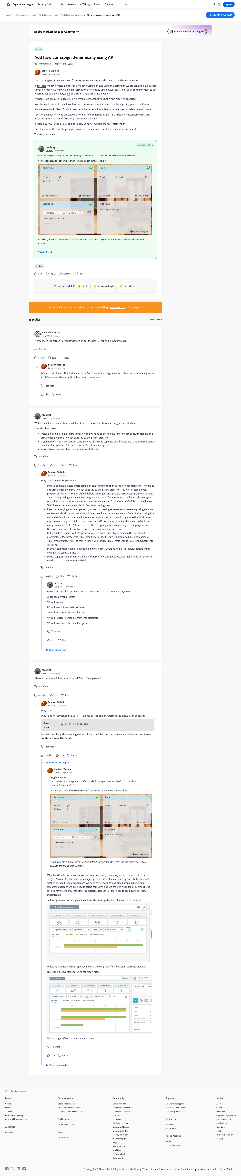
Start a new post (117, 307)
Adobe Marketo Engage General (68, 15)
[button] (220, 15)
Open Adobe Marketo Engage (189, 31)
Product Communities (21, 15)
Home (7, 15)
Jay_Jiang (50, 147)
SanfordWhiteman (51, 332)
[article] (95, 345)
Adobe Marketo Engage (42, 15)
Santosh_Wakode (50, 70)
